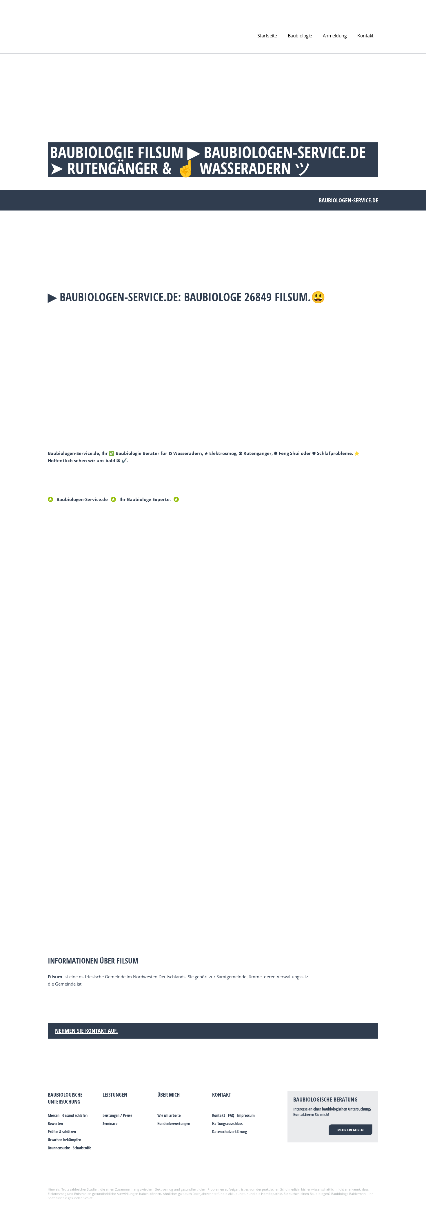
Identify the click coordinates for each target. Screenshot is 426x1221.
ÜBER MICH (168, 1094)
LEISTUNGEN (115, 1094)
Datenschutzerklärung (229, 1131)
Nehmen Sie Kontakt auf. (86, 1031)
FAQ (231, 1115)
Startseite (267, 35)
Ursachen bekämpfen (64, 1139)
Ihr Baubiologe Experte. (145, 499)
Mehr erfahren (350, 1130)
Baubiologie (300, 35)
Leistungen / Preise (117, 1115)
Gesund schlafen (75, 1115)
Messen (53, 1115)
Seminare (110, 1123)
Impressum (246, 1115)
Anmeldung (335, 35)
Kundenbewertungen (173, 1123)
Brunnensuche (59, 1148)
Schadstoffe (82, 1148)
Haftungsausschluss (227, 1123)
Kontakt (365, 35)
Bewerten (55, 1123)
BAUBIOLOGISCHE (65, 1094)
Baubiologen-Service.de (82, 499)
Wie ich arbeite (169, 1115)
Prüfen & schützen (62, 1131)
